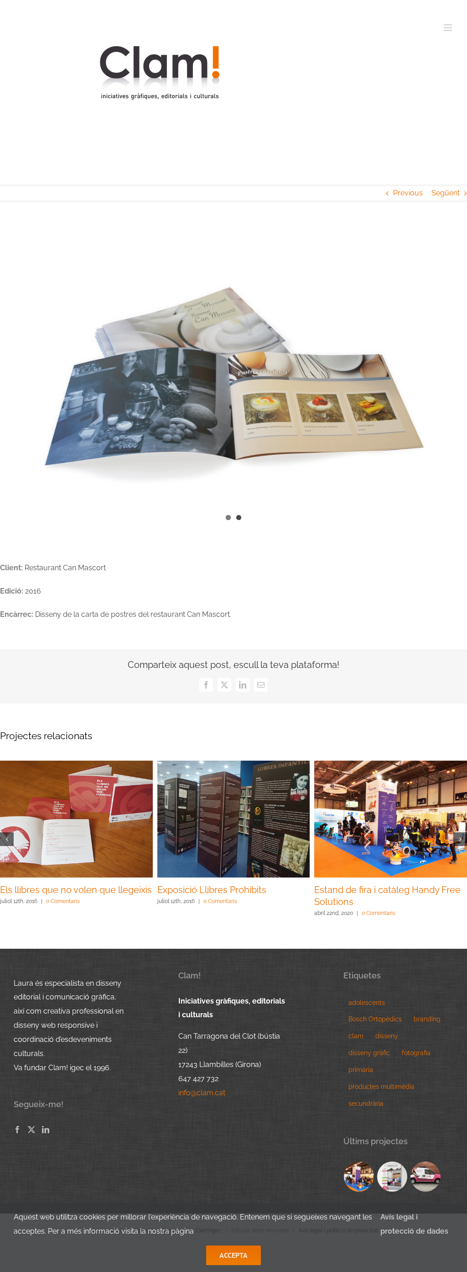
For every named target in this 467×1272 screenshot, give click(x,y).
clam (355, 1036)
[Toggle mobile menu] (448, 27)
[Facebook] (17, 1129)
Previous (408, 193)
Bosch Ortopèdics (375, 1019)
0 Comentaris (63, 913)
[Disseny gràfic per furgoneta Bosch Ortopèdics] (425, 1176)
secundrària (366, 1103)
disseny (386, 1036)
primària (360, 1069)
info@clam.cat (201, 1092)
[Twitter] (31, 1129)
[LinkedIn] (45, 1129)
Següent (445, 193)
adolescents (366, 1002)
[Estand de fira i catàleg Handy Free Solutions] (359, 1176)
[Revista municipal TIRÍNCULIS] (392, 1176)
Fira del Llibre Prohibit (359, 889)
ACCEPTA (233, 1255)
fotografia (416, 1052)
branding (427, 1019)
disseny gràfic (369, 1052)
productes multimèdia (381, 1086)
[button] (7, 839)
